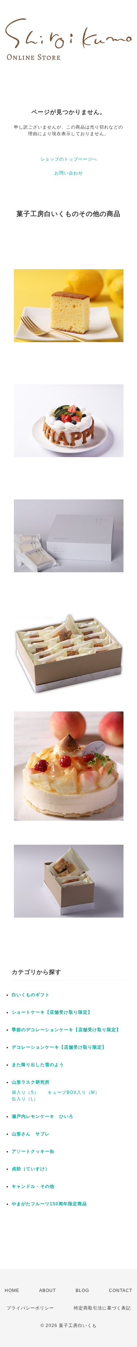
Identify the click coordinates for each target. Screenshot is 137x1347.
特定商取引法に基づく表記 (102, 1308)
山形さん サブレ (31, 1133)
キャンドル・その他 (33, 1186)
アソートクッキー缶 (33, 1151)
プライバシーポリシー (30, 1308)
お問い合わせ (68, 173)
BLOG (82, 1290)
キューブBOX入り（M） (73, 1092)
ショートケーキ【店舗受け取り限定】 (52, 1012)
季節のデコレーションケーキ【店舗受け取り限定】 (66, 1029)
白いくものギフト (31, 994)
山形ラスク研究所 (31, 1082)
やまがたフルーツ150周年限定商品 (49, 1203)
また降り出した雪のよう (38, 1064)
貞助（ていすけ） (31, 1168)
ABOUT (47, 1290)
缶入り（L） (25, 1098)
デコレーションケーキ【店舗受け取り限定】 (59, 1047)
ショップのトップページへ (68, 159)
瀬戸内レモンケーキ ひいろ (42, 1116)
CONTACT (120, 1290)
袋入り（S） (25, 1092)
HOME (12, 1290)
